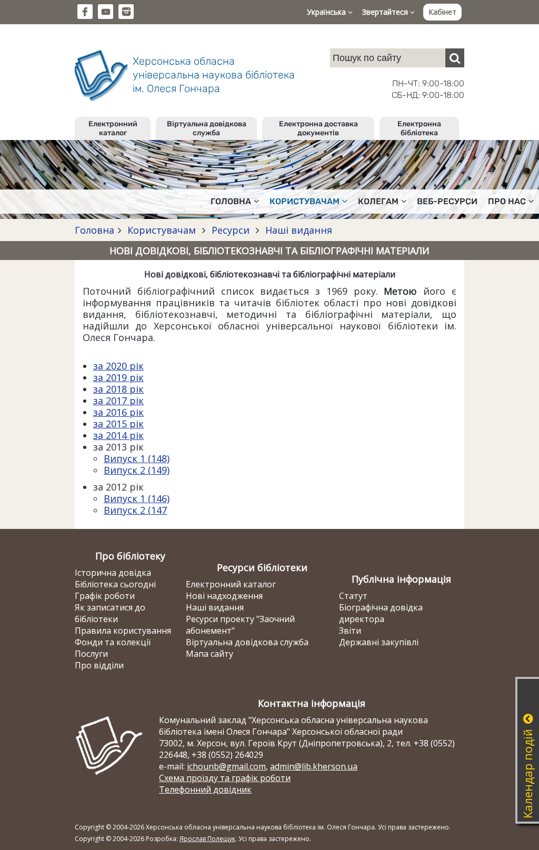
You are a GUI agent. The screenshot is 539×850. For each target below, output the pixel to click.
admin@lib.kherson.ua (313, 766)
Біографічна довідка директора (381, 613)
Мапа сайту (209, 653)
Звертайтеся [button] (386, 12)
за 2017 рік (118, 400)
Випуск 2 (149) (136, 470)
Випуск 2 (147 (135, 510)
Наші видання (297, 230)
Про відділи (99, 665)
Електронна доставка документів (318, 128)
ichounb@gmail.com (226, 766)
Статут (353, 596)
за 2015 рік (118, 423)
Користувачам (161, 230)
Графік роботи (105, 596)
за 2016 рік (118, 412)
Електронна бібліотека (419, 128)
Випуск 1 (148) (136, 458)
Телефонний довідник (205, 789)
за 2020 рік (118, 365)
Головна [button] (231, 201)
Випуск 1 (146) (136, 498)
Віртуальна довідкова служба (206, 128)
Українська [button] (327, 12)
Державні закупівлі (378, 642)
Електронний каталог (112, 128)
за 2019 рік (118, 377)
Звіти (350, 630)
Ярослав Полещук (207, 838)
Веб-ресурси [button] (447, 201)
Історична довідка (113, 572)
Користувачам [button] (305, 201)
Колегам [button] (378, 201)
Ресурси (230, 230)
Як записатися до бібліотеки (110, 613)
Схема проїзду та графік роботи (225, 778)
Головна (94, 230)
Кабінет (442, 12)
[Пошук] (454, 57)
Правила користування (123, 630)
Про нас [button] (507, 201)
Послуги (91, 653)
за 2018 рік (118, 389)
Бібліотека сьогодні (115, 584)
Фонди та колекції (113, 642)
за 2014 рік (118, 435)
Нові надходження (224, 596)
